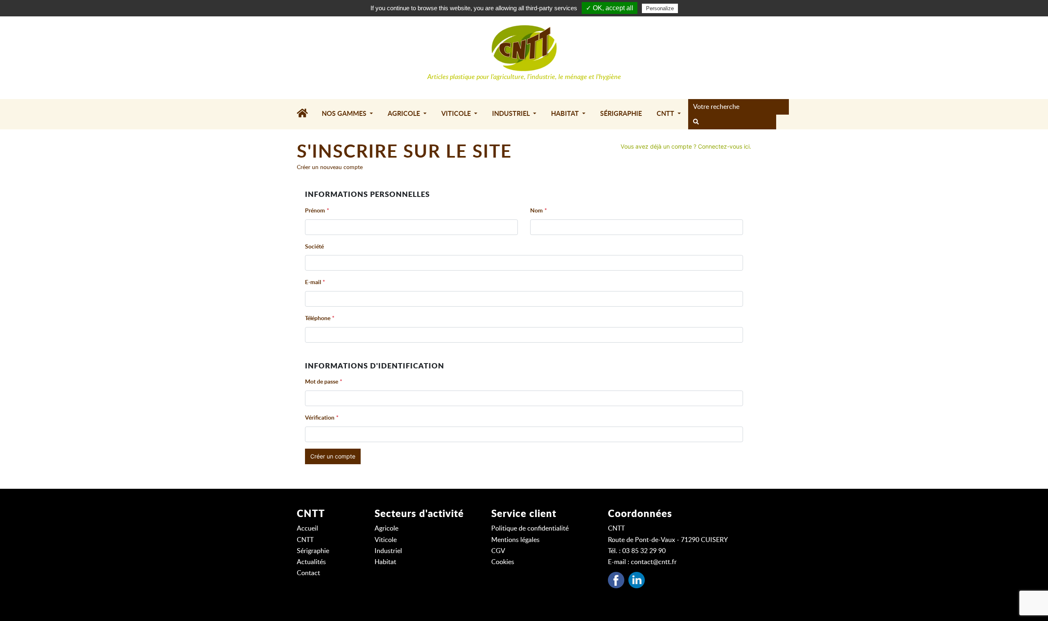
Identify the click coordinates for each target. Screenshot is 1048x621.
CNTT (305, 540)
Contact (308, 573)
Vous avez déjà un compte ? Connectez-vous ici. (686, 146)
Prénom (315, 211)
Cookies (502, 562)
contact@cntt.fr (654, 562)
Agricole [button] (405, 114)
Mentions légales (515, 540)
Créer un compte (332, 456)
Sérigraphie (621, 114)
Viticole (386, 540)
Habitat (385, 562)
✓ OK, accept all (609, 8)
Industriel (388, 551)
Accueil (307, 528)
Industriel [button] (511, 114)
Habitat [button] (565, 114)
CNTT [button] (666, 114)
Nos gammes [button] (345, 114)
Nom (536, 211)
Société (314, 247)
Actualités (311, 562)
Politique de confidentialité (530, 528)
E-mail (313, 282)
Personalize (660, 8)
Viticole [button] (456, 114)
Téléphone (317, 318)
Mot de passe (321, 382)
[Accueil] (305, 114)
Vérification (319, 418)
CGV (498, 551)
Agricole (386, 528)
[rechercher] (696, 122)
